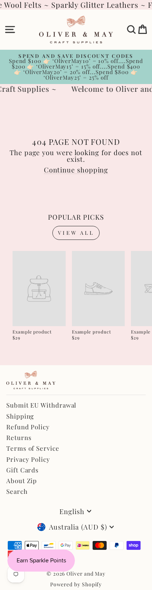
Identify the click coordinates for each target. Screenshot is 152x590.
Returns (18, 437)
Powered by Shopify (76, 584)
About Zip (21, 480)
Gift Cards (22, 470)
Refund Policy (28, 427)
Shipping (20, 416)
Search (17, 491)
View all (76, 232)
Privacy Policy (28, 459)
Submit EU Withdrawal (41, 405)
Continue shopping (76, 169)
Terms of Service (32, 448)
